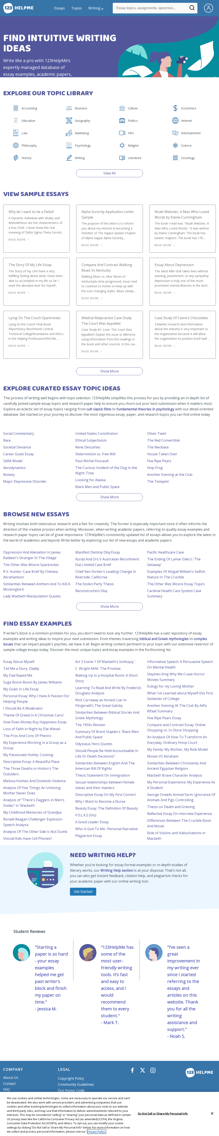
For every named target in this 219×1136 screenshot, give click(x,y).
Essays (59, 8)
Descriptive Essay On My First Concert (105, 794)
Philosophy (29, 145)
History (26, 158)
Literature (134, 158)
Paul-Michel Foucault (92, 461)
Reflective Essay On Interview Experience (179, 813)
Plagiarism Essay (88, 835)
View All (109, 173)
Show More (109, 371)
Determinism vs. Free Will (95, 454)
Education (28, 121)
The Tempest (158, 481)
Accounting (29, 108)
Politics (133, 121)
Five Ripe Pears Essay (164, 718)
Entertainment (191, 133)
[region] (109, 1114)
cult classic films (98, 409)
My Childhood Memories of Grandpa (32, 812)
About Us (10, 1077)
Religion (133, 145)
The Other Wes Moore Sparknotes (31, 564)
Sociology (188, 158)
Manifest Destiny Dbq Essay (97, 552)
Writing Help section (117, 870)
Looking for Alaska (90, 480)
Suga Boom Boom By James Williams (32, 682)
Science (186, 145)
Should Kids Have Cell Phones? (27, 838)
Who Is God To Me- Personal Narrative (106, 828)
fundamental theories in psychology (145, 409)
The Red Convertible (163, 440)
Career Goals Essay (18, 454)
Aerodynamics (14, 467)
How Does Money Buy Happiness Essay (35, 722)
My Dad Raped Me (17, 675)
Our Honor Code (71, 1090)
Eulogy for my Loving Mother (170, 686)
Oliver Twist (156, 433)
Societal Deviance (17, 447)
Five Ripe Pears (159, 461)
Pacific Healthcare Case (165, 552)
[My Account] (210, 7)
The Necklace (158, 447)
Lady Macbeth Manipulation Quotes (32, 596)
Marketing (82, 133)
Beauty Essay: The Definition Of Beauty (106, 808)
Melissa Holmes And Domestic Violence (34, 781)
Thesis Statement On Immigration (102, 775)
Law (24, 133)
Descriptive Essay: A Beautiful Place (31, 761)
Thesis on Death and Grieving (171, 806)
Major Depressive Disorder (25, 481)
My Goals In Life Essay (21, 689)
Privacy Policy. (96, 1131)
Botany (9, 474)
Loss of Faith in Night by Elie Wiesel (31, 729)
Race (7, 440)
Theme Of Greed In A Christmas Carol (33, 715)
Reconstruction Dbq (91, 590)
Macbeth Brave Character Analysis (174, 775)
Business (81, 108)
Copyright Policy (71, 1078)
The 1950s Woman (90, 724)
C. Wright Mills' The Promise (98, 668)
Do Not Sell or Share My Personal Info (163, 1113)
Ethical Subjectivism (91, 440)
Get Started (83, 891)
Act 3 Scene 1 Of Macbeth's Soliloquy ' (105, 661)
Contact (9, 1083)
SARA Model (12, 461)
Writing (94, 8)
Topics (76, 8)
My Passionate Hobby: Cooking (28, 754)
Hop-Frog (155, 467)
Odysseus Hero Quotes (93, 743)
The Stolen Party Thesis (94, 584)
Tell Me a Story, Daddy (21, 668)
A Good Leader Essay (92, 822)
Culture (133, 108)
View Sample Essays (36, 194)
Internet (186, 121)
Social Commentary (18, 433)
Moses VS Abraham (162, 756)
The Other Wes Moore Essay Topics (176, 584)
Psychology (83, 145)
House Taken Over (162, 454)
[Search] (192, 9)
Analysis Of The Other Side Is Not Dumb (35, 831)
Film (131, 133)
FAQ (6, 1089)
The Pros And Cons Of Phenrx (27, 735)
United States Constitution (96, 433)
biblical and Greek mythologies (164, 638)
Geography (82, 121)
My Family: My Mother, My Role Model (177, 749)
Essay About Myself (18, 661)
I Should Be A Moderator (23, 708)
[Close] (212, 1113)
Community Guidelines (76, 1084)
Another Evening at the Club (169, 474)
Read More (17, 239)
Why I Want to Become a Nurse (100, 801)
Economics (188, 108)
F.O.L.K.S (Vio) (85, 815)
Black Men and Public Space (97, 486)
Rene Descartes (87, 447)
